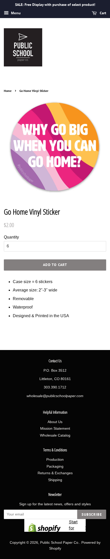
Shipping (55, 480)
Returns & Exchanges (55, 473)
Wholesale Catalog (55, 435)
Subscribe (92, 514)
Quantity (11, 237)
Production (55, 460)
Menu (15, 13)
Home (8, 91)
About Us (55, 422)
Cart (102, 13)
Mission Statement (55, 428)
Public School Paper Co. (59, 542)
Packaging (55, 466)
